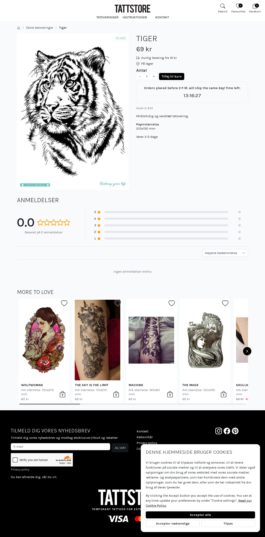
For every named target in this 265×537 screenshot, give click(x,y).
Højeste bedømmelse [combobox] (221, 253)
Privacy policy (20, 469)
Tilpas (228, 523)
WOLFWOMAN (32, 385)
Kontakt (162, 17)
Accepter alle (200, 515)
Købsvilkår (145, 437)
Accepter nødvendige (173, 523)
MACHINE (136, 385)
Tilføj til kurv (172, 76)
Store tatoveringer (39, 28)
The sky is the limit (91, 385)
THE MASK (190, 385)
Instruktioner (135, 17)
